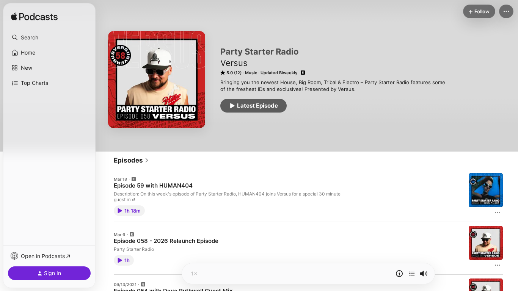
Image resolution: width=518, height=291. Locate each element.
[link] (131, 160)
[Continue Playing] (411, 273)
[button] (49, 37)
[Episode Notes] (399, 273)
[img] (34, 17)
